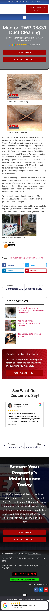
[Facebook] (36, 589)
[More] (6, 246)
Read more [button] (12, 425)
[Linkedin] (41, 589)
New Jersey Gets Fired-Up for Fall (29, 335)
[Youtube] (46, 589)
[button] (24, 17)
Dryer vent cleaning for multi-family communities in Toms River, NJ (30, 310)
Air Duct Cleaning (17, 258)
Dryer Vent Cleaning (34, 258)
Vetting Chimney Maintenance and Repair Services (28, 323)
